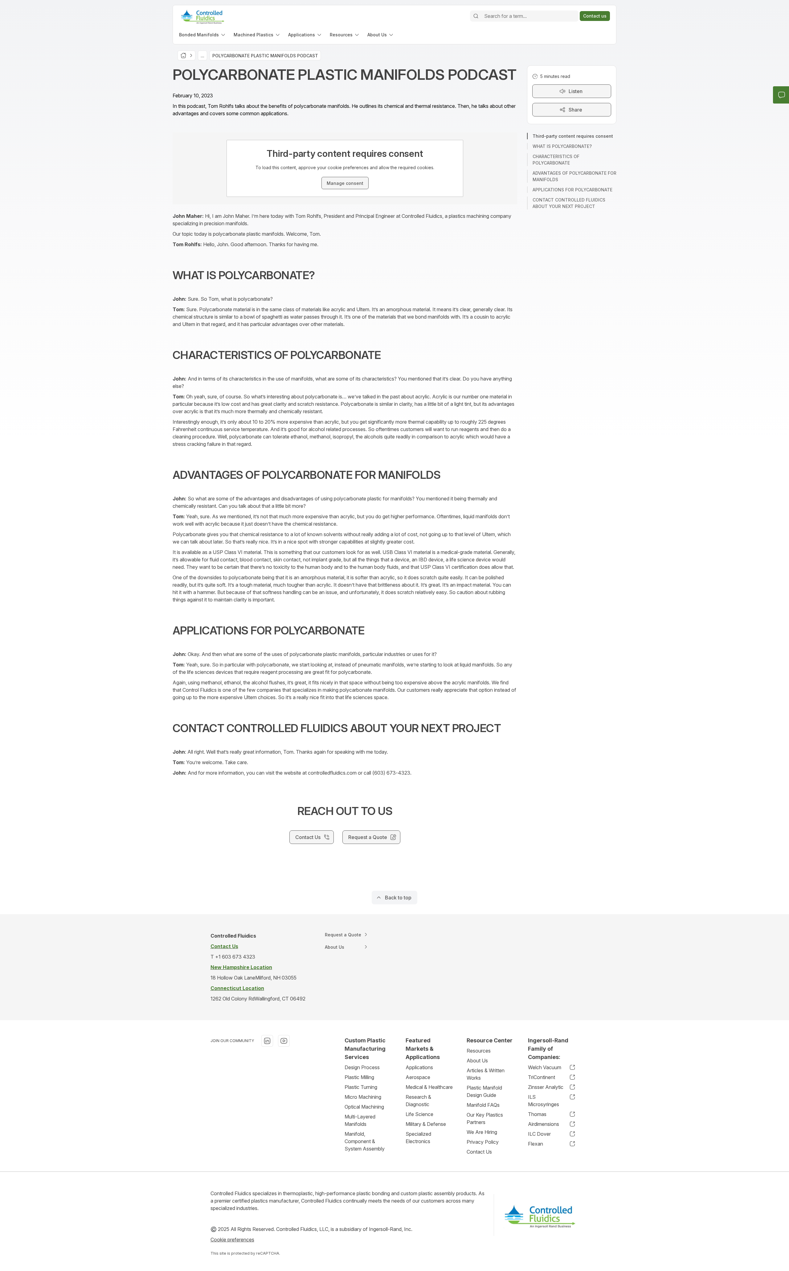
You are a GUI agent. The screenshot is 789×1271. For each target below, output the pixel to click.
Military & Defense (426, 1124)
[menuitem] (202, 34)
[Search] (475, 16)
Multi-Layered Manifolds (360, 1120)
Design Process (362, 1067)
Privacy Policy (483, 1142)
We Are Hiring (482, 1132)
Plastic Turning (361, 1087)
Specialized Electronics (418, 1137)
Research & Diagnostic (418, 1100)
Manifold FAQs (483, 1105)
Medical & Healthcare (429, 1087)
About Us (477, 1060)
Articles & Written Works (486, 1074)
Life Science (419, 1114)
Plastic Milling (359, 1077)
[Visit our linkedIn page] (267, 1041)
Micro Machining (363, 1097)
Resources (479, 1051)
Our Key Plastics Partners (485, 1118)
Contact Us (479, 1152)
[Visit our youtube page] (284, 1041)
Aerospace (418, 1077)
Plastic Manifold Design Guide (484, 1091)
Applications (419, 1067)
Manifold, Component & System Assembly (365, 1141)
